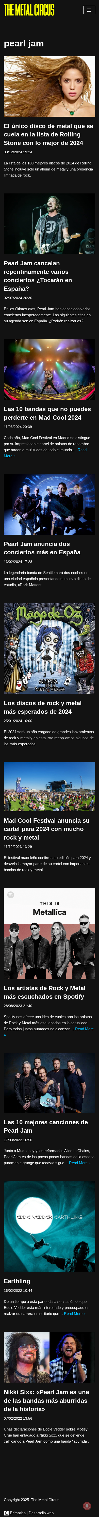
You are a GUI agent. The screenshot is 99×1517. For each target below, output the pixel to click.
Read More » (80, 1163)
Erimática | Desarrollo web (31, 1513)
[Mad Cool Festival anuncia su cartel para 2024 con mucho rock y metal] (49, 786)
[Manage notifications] (87, 1506)
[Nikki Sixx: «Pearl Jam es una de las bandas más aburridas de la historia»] (49, 1357)
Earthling (17, 1281)
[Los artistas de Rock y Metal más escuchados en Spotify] (49, 933)
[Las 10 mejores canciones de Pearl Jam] (49, 1083)
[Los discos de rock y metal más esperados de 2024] (49, 648)
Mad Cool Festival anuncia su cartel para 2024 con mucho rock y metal (47, 829)
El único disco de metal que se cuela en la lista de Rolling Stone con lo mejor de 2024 (48, 134)
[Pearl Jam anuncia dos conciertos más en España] (49, 504)
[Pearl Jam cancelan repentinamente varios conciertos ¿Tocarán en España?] (49, 223)
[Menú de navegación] (89, 10)
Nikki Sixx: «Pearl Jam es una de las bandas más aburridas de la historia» (46, 1400)
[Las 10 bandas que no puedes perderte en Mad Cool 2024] (49, 369)
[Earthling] (49, 1226)
